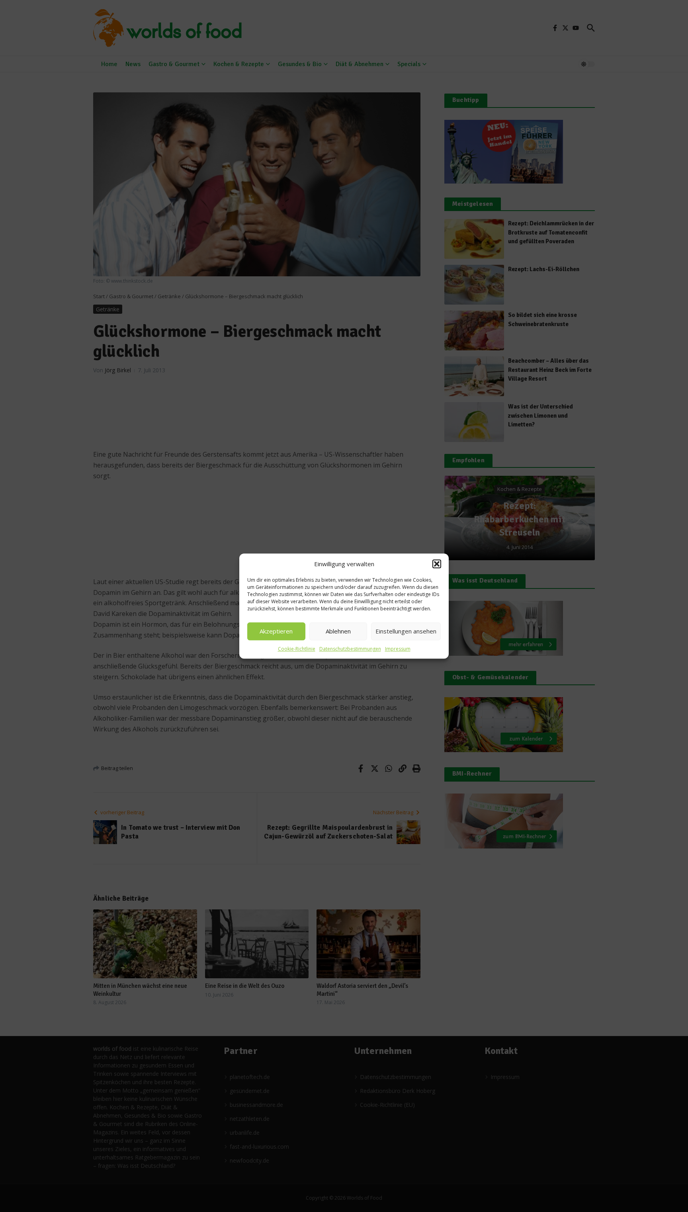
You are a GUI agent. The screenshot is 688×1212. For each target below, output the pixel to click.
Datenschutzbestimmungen (350, 648)
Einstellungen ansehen (405, 631)
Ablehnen (338, 631)
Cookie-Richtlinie (296, 648)
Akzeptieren (276, 631)
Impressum (397, 648)
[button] (437, 564)
